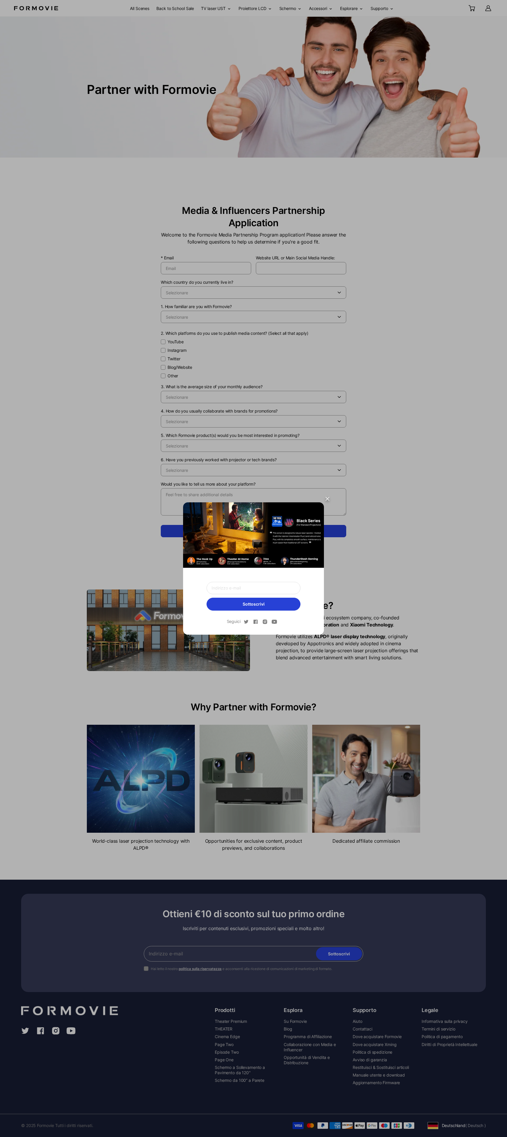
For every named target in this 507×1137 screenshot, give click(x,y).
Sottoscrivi (254, 604)
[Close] (327, 498)
